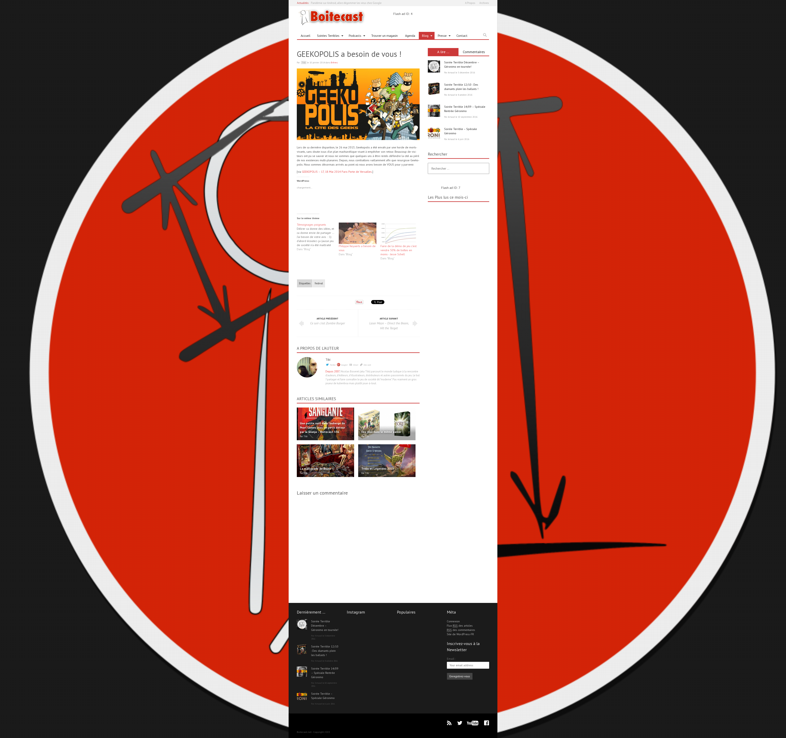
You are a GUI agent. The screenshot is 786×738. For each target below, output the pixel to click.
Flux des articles (460, 625)
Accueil (305, 36)
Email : (451, 659)
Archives (484, 3)
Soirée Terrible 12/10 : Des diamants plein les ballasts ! (324, 651)
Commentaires (474, 51)
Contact (462, 36)
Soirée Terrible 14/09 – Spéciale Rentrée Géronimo (324, 673)
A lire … (443, 51)
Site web (367, 365)
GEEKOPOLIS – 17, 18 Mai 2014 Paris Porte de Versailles (337, 172)
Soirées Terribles (326, 36)
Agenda (410, 36)
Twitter (333, 365)
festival (319, 283)
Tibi (327, 359)
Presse (441, 36)
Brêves (334, 62)
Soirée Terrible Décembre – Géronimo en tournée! (324, 625)
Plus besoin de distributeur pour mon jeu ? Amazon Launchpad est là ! (351, 3)
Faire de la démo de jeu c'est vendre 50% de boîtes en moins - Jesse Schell (399, 250)
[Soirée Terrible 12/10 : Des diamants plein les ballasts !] (434, 89)
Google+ (344, 365)
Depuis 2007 (332, 371)
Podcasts (353, 36)
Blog (423, 36)
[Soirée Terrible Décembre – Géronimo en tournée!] (434, 66)
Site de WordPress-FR (460, 634)
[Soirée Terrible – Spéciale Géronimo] (434, 133)
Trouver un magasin (384, 36)
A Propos (470, 3)
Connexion (453, 621)
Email (355, 365)
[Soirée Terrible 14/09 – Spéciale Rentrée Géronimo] (434, 111)
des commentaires (461, 630)
